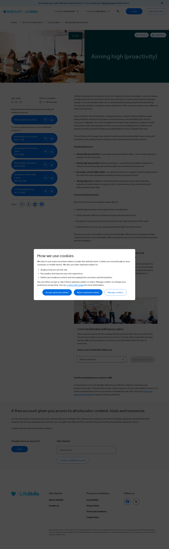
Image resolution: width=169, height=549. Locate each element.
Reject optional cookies (88, 292)
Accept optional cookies (57, 292)
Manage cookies (115, 292)
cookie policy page (75, 285)
